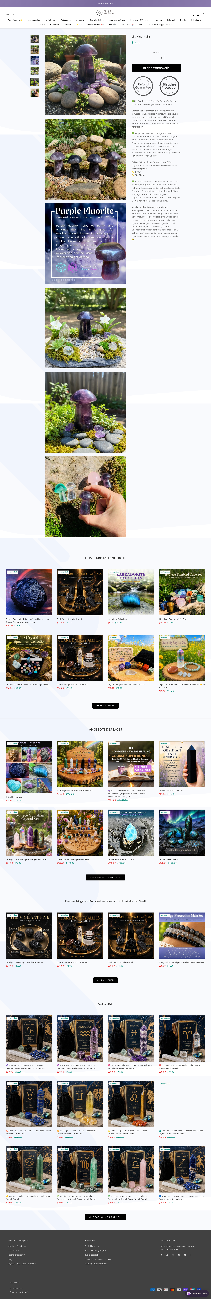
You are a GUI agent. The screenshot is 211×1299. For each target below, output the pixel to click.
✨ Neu (79, 24)
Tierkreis (158, 20)
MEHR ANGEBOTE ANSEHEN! (105, 877)
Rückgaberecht (92, 1255)
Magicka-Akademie (17, 1246)
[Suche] (198, 15)
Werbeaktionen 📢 (95, 24)
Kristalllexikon (14, 1250)
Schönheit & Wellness (139, 20)
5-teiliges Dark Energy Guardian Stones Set (25, 962)
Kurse (141, 24)
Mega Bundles (33, 20)
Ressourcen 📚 (127, 24)
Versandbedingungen (95, 1250)
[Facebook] (161, 1255)
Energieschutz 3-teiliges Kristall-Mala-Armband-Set (182, 962)
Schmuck (171, 20)
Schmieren (54, 24)
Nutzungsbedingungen (96, 1263)
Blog (10, 1259)
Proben (67, 24)
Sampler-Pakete (97, 20)
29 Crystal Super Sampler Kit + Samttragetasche (27, 684)
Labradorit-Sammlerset (169, 859)
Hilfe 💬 (112, 24)
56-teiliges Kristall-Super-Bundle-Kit (73, 859)
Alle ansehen (105, 980)
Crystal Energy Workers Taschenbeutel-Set (126, 684)
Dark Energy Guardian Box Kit (70, 619)
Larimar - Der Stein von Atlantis (121, 859)
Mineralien (80, 20)
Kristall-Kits (50, 20)
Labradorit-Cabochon (117, 619)
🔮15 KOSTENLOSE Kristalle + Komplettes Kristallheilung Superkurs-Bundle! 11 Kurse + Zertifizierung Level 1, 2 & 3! (127, 793)
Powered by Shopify (19, 1292)
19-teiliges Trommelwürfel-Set (172, 619)
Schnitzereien (197, 20)
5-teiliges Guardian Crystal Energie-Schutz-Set (26, 859)
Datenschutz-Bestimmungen (98, 1259)
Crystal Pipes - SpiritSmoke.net (22, 1263)
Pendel (183, 20)
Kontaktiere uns (92, 1246)
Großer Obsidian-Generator (171, 790)
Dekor (42, 24)
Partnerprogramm (16, 1255)
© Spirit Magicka (16, 1289)
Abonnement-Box (117, 20)
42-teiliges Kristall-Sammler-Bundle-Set (75, 790)
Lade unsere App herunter (160, 24)
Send (203, 1284)
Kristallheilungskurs (14, 797)
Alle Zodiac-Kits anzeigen (105, 1217)
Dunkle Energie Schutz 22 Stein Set (72, 684)
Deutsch (10, 15)
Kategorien (66, 20)
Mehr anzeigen (105, 705)
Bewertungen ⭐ (15, 20)
